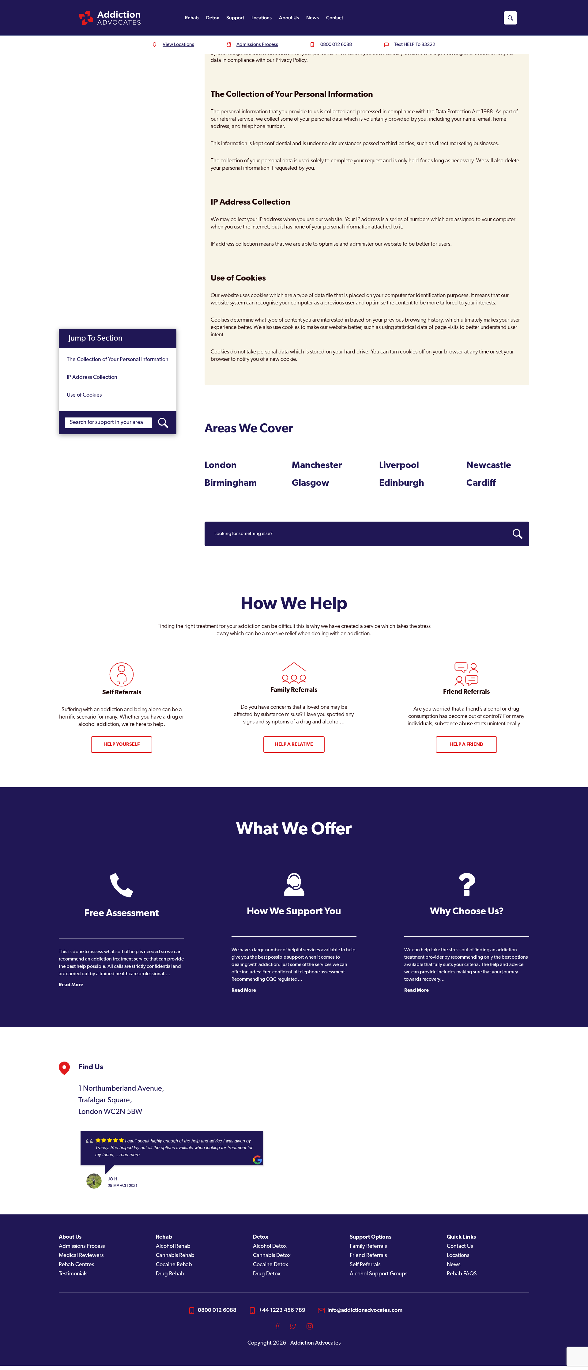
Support (235, 18)
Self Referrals (365, 1265)
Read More (71, 985)
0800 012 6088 (217, 1310)
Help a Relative (294, 744)
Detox (212, 18)
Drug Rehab (170, 1274)
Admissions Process (82, 1246)
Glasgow (310, 483)
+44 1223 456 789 (281, 1310)
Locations (261, 18)
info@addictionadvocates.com (364, 1310)
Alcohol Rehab (173, 1246)
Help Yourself (122, 744)
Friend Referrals (368, 1256)
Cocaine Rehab (174, 1265)
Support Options (370, 1237)
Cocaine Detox (270, 1265)
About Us (289, 18)
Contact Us (460, 1246)
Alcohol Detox (270, 1246)
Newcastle (488, 465)
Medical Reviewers (81, 1256)
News (312, 18)
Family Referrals (368, 1246)
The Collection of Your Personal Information (117, 360)
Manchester (317, 465)
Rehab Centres (76, 1265)
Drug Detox (267, 1274)
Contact (334, 18)
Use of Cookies (84, 395)
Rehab (192, 18)
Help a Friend (466, 744)
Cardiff (481, 483)
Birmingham (231, 483)
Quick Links (461, 1237)
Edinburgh (401, 483)
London (221, 465)
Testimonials (73, 1274)
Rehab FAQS (462, 1274)
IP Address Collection (92, 377)
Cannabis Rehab (175, 1256)
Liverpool (399, 465)
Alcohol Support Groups (378, 1274)
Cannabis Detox (272, 1256)
